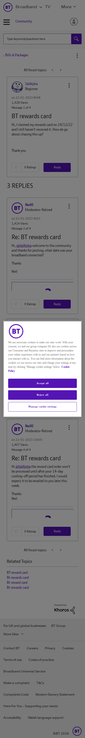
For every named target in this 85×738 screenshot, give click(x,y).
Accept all (42, 383)
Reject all (43, 395)
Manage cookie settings (42, 406)
